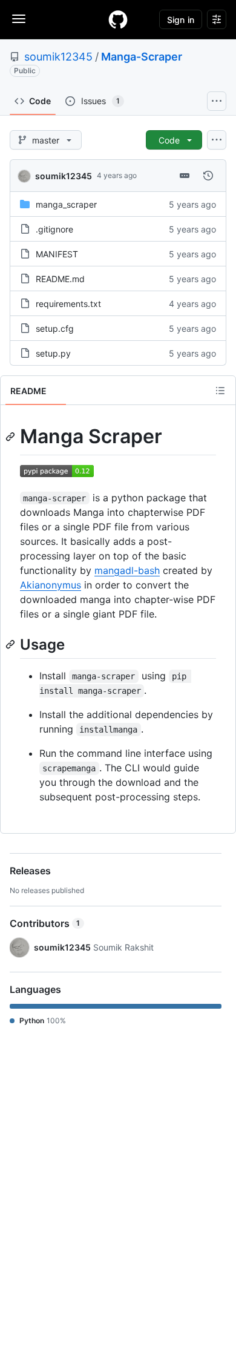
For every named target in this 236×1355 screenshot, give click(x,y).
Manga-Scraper (141, 56)
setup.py (53, 353)
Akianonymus (50, 585)
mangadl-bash (127, 570)
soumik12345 (58, 56)
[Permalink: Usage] (11, 644)
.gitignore (54, 229)
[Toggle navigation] (19, 19)
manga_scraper (66, 204)
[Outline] (220, 390)
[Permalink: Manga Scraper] (11, 436)
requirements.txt (68, 303)
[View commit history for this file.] (208, 175)
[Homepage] (118, 19)
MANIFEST (57, 254)
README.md (60, 279)
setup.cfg (55, 328)
